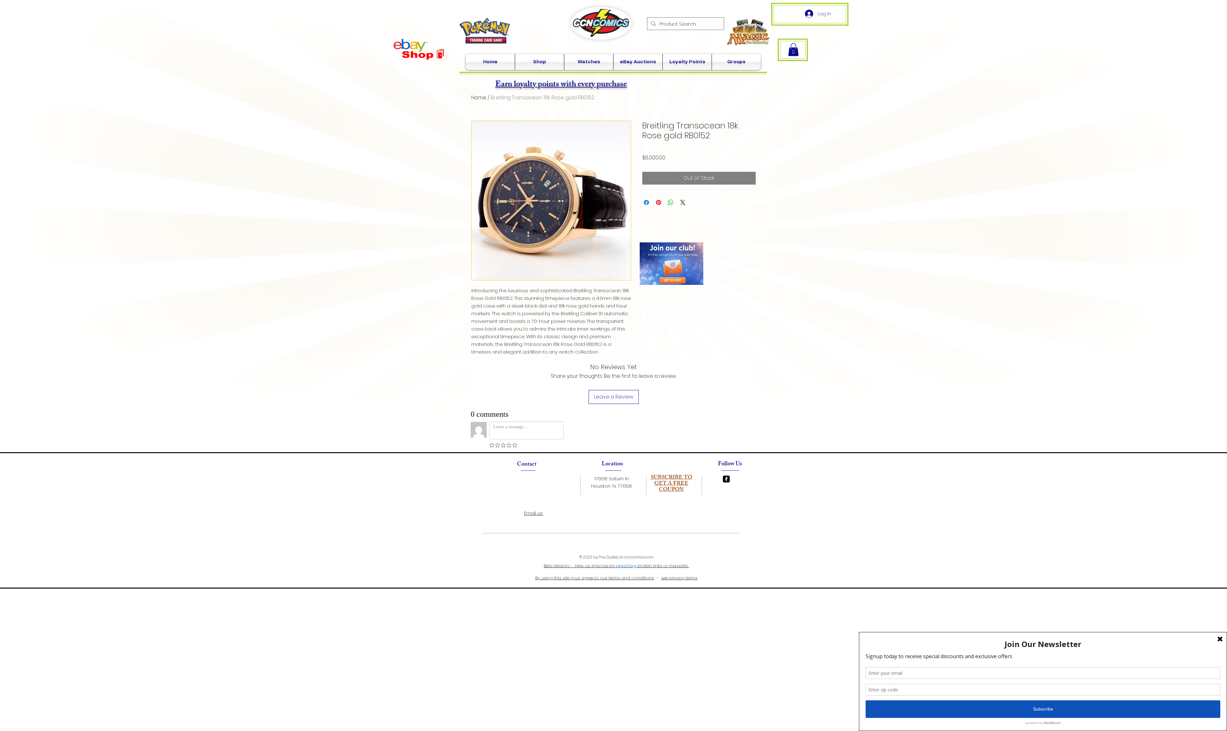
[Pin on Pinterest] (658, 202)
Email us (533, 513)
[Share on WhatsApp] (671, 202)
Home (478, 97)
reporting (626, 566)
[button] (793, 49)
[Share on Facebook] (646, 202)
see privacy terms (679, 578)
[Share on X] (683, 202)
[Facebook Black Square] (726, 479)
